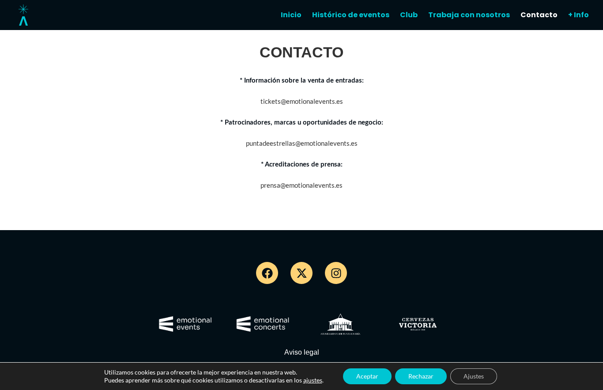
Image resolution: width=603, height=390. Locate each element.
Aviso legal (301, 352)
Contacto (539, 15)
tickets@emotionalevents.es (301, 101)
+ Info (578, 15)
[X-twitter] (301, 273)
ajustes (312, 380)
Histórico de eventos (350, 15)
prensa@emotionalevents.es (301, 185)
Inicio (291, 15)
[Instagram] (336, 273)
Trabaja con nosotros (469, 15)
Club (409, 15)
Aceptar (367, 376)
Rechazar (420, 376)
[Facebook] (267, 273)
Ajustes (474, 376)
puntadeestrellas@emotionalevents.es (302, 143)
